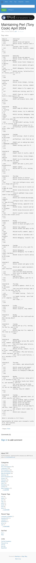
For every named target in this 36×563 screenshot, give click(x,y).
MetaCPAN (4, 548)
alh (16, 31)
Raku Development (5, 473)
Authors (27, 1)
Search (4, 10)
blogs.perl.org (4, 543)
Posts (11, 1)
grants (2, 498)
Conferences (4, 468)
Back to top (18, 559)
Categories (20, 1)
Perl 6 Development (6, 471)
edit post (21, 31)
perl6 (2, 503)
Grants (8, 428)
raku (2, 525)
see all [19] (6, 490)
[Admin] (2, 2)
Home (6, 1)
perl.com (3, 546)
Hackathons (4, 485)
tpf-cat (2, 523)
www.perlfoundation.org (10, 457)
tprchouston (4, 521)
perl (2, 500)
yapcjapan (3, 520)
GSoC (2, 483)
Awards (3, 486)
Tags (15, 1)
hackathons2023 (5, 518)
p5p (2, 496)
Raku (2, 534)
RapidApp (17, 556)
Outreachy (3, 480)
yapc (2, 501)
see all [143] (6, 510)
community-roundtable (6, 516)
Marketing (3, 475)
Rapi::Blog (24, 556)
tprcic (2, 508)
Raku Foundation (5, 488)
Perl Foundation (5, 470)
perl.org (3, 544)
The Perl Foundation (6, 541)
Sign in (11, 10)
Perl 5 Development (6, 466)
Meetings (3, 481)
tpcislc (2, 505)
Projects (3, 478)
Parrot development (6, 476)
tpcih (2, 506)
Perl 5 (2, 533)
